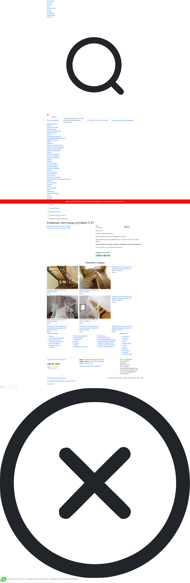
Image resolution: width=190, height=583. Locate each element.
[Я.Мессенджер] (96, 255)
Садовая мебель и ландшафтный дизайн (59, 179)
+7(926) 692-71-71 (62, 359)
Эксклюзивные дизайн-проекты (56, 138)
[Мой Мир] (109, 255)
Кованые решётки (54, 345)
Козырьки (50, 143)
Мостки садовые (51, 182)
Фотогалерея (51, 13)
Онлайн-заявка (51, 8)
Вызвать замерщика (128, 120)
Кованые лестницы (52, 140)
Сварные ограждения (53, 157)
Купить (127, 227)
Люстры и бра (51, 175)
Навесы (49, 141)
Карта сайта (50, 384)
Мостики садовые (54, 343)
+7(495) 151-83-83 (52, 359)
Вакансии (125, 348)
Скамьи (49, 186)
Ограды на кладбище (53, 156)
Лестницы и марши (52, 127)
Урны (48, 190)
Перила (49, 125)
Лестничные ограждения (56, 338)
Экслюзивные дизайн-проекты (107, 339)
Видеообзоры (51, 15)
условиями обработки (32, 579)
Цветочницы (50, 191)
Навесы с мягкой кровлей (105, 346)
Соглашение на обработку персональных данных (61, 381)
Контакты (49, 17)
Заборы (49, 152)
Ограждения (77, 339)
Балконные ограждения (54, 131)
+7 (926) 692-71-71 (93, 120)
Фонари (49, 198)
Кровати (49, 161)
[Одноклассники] (101, 255)
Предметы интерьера (53, 168)
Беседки (49, 181)
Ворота (49, 134)
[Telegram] (103, 255)
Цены (48, 6)
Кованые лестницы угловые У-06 (56, 290)
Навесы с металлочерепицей (55, 147)
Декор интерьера (52, 173)
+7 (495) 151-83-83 (103, 120)
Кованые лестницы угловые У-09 (121, 328)
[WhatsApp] (107, 255)
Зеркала (49, 170)
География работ (127, 354)
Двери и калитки (51, 129)
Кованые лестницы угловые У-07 (88, 290)
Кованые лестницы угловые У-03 (121, 298)
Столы (49, 195)
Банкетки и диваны (52, 166)
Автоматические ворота (54, 136)
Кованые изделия (52, 124)
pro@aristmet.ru (68, 122)
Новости (49, 2)
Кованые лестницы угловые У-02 (121, 268)
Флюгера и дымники (53, 193)
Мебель (49, 159)
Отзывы (49, 11)
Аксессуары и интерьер (80, 346)
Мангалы (49, 184)
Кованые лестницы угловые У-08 (88, 319)
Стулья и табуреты (52, 165)
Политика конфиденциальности (56, 378)
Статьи (49, 10)
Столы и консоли (52, 163)
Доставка (49, 4)
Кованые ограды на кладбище (106, 341)
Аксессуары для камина (53, 177)
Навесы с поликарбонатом (54, 145)
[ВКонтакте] (98, 255)
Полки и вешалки (52, 172)
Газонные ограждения (53, 154)
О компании (50, 1)
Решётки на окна (52, 133)
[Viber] (105, 255)
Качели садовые (51, 188)
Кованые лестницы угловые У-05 (56, 319)
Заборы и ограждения (53, 150)
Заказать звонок (116, 120)
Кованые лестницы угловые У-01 (88, 328)
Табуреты (49, 197)
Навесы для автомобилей (54, 149)
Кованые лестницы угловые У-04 (56, 328)
